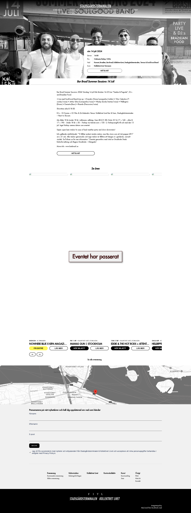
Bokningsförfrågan (73, 13)
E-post (32, 434)
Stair (125, 16)
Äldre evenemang (57, 16)
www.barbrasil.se (71, 146)
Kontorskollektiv (110, 10)
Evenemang (58, 10)
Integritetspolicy (156, 505)
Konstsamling (125, 13)
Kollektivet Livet (91, 10)
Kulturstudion (73, 10)
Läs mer (59, 348)
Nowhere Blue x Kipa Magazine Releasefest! (55, 344)
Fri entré (38, 348)
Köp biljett (79, 348)
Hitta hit (135, 16)
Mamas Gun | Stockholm (86, 344)
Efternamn (33, 424)
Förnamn (32, 414)
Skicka (34, 445)
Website (31, 406)
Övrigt (135, 10)
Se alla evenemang (95, 360)
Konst (125, 10)
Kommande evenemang (57, 13)
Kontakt (135, 18)
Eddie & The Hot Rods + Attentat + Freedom (136, 344)
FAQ (135, 13)
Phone (31, 406)
